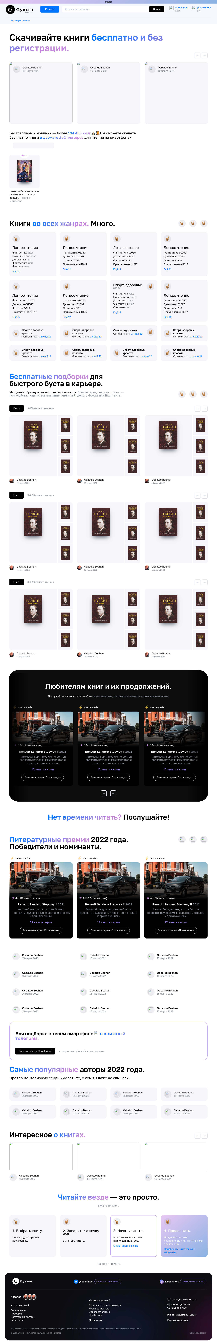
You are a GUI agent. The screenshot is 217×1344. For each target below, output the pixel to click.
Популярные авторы (23, 1316)
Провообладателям (178, 1304)
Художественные (99, 1308)
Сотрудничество (177, 1307)
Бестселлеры (18, 1310)
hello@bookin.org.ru (184, 1299)
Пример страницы (21, 20)
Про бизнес (95, 1315)
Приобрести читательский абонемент (179, 1250)
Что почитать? (20, 1305)
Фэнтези (20, 266)
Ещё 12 (16, 271)
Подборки (17, 1313)
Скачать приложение (125, 1245)
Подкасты (95, 1320)
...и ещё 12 (45, 336)
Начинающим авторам (181, 1314)
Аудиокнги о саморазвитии (105, 1305)
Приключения (24, 255)
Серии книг (17, 1320)
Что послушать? (99, 1300)
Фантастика (22, 252)
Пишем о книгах (177, 1320)
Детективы (22, 259)
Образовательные (99, 1311)
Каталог (16, 1296)
